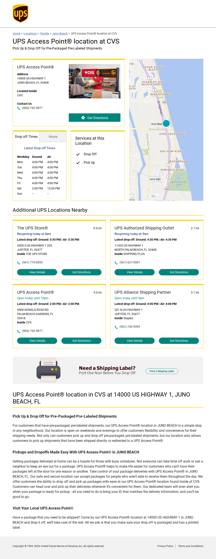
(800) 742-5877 (32, 108)
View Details (37, 272)
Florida (44, 33)
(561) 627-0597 (130, 262)
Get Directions (97, 118)
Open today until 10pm (33, 298)
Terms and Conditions (190, 546)
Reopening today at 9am (131, 234)
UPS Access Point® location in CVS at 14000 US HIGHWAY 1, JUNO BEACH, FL (101, 398)
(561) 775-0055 (32, 262)
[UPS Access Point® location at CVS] (108, 383)
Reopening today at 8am (34, 234)
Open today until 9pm (129, 298)
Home (16, 33)
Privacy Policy (165, 546)
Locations (30, 33)
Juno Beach (60, 33)
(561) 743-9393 (130, 326)
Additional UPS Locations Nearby (50, 210)
